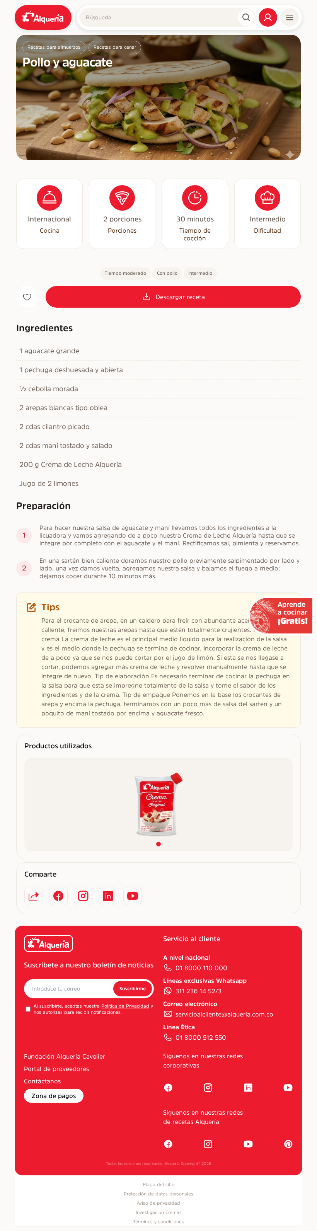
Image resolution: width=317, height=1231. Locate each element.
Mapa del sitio (158, 1184)
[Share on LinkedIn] (108, 896)
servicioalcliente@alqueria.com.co (224, 1014)
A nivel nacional (186, 957)
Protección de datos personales (158, 1194)
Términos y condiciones (158, 1221)
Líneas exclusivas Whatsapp (205, 980)
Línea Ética (179, 1027)
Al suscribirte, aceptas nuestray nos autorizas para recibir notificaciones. (93, 1009)
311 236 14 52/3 (199, 991)
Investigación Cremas (159, 1212)
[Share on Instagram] (83, 896)
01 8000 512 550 (201, 1037)
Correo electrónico (190, 1004)
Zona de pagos (54, 1096)
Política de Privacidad (125, 1006)
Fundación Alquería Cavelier (64, 1056)
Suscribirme (132, 988)
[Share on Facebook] (58, 896)
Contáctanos (42, 1081)
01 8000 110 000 (201, 968)
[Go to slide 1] (158, 844)
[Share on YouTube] (132, 896)
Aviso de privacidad (158, 1203)
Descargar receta (180, 297)
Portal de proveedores (56, 1069)
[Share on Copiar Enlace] (33, 896)
